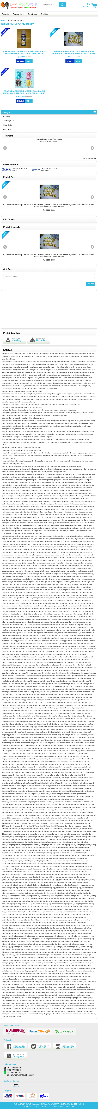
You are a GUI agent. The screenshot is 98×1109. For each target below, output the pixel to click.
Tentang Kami (18, 14)
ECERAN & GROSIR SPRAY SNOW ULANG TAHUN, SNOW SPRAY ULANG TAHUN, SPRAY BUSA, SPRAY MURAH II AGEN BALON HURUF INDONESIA (24, 53)
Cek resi (90, 284)
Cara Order (32, 14)
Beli (30, 61)
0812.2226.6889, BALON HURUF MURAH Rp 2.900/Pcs (55, 1106)
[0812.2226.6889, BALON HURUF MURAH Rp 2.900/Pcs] (19, 10)
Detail (21, 61)
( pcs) (86, 5)
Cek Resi (44, 14)
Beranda (5, 14)
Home (3, 20)
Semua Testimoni (88, 158)
